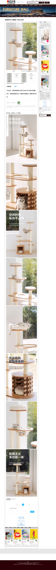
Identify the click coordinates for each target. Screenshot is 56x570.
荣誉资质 (22, 527)
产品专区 (10, 527)
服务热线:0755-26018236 (45, 0)
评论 (32, 511)
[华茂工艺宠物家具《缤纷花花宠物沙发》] (45, 50)
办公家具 (12, 16)
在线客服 (33, 0)
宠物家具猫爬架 (15, 17)
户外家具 (20, 16)
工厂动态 (11, 5)
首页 (8, 5)
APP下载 (36, 0)
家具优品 (16, 5)
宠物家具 (24, 16)
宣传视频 (30, 527)
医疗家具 (35, 16)
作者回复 (13, 499)
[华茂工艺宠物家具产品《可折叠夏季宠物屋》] (9, 534)
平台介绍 (40, 5)
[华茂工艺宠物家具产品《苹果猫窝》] (17, 534)
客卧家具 (8, 16)
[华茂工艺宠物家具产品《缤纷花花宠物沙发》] (25, 534)
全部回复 (8, 499)
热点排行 (43, 16)
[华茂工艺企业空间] (12, 540)
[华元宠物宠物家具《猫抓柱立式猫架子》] (45, 34)
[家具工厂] (11, 2)
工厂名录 (26, 5)
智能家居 (35, 5)
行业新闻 (21, 5)
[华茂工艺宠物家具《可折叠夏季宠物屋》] (45, 80)
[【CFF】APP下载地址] (21, 520)
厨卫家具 (16, 16)
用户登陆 (40, 0)
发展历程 (18, 527)
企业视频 (31, 5)
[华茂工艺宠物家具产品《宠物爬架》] (33, 534)
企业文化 (26, 527)
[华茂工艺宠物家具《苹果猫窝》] (45, 65)
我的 (47, 2)
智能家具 (27, 16)
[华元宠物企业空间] (47, 41)
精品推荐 (39, 16)
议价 (16, 86)
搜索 (42, 2)
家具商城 (12, 17)
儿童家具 (31, 16)
